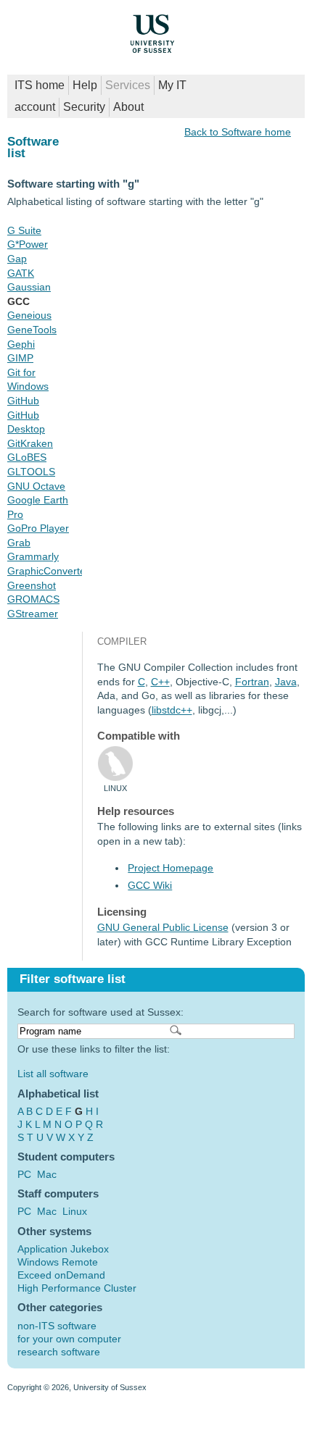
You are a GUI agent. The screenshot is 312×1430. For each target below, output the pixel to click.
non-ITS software (57, 1325)
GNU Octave (36, 486)
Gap (17, 258)
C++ (160, 681)
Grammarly (33, 556)
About (128, 107)
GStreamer (32, 613)
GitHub (23, 400)
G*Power (27, 244)
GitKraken (30, 443)
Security (84, 107)
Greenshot (31, 585)
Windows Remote (57, 1262)
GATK (20, 273)
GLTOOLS (31, 471)
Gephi (21, 344)
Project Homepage (170, 868)
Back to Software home (237, 132)
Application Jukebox (63, 1249)
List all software (53, 1073)
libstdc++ (172, 710)
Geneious (29, 315)
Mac (47, 1174)
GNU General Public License (163, 927)
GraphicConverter (48, 571)
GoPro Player (38, 528)
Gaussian (29, 287)
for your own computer (69, 1339)
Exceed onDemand (61, 1275)
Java (286, 681)
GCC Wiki (150, 885)
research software (58, 1352)
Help (85, 85)
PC (24, 1174)
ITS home (40, 85)
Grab (18, 542)
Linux (74, 1211)
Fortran (252, 681)
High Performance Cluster (76, 1288)
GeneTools (32, 329)
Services (127, 85)
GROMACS (33, 599)
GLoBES (26, 457)
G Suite (24, 230)
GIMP (20, 358)
